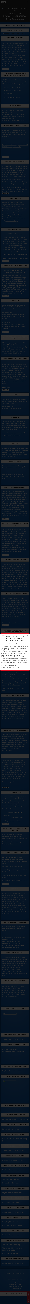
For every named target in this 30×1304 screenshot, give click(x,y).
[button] (28, 635)
